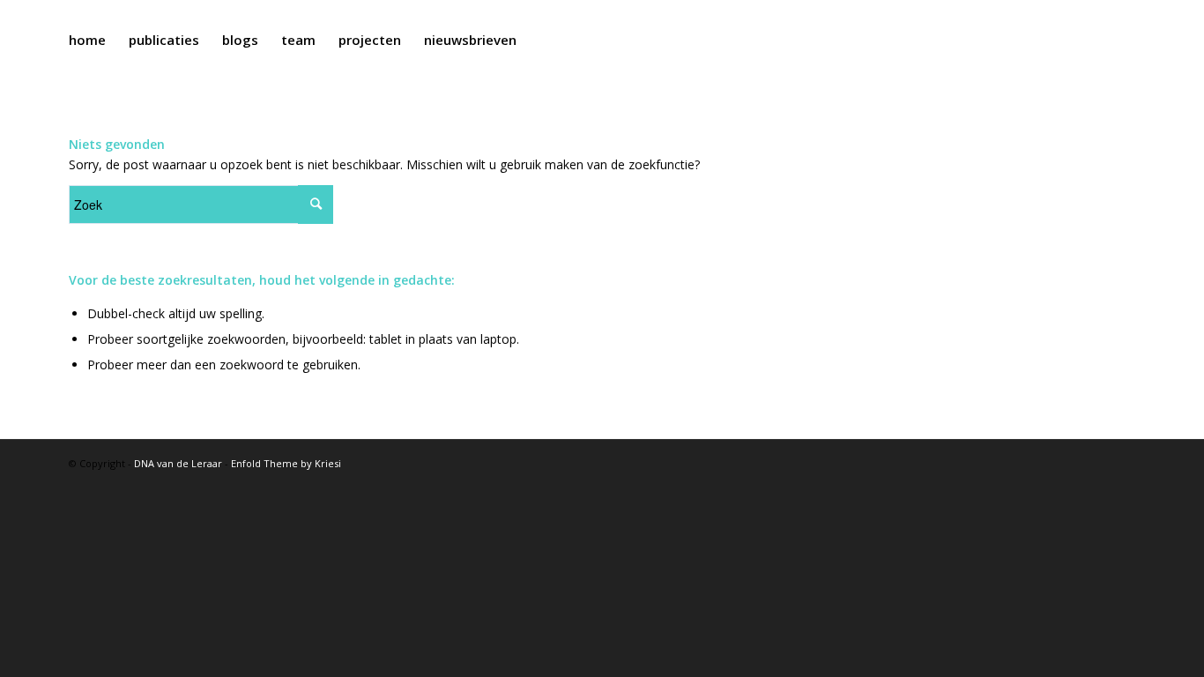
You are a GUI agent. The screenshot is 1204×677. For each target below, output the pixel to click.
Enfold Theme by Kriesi (286, 463)
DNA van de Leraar (178, 463)
